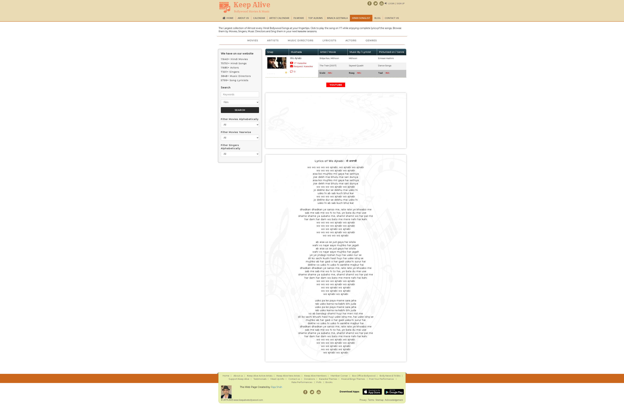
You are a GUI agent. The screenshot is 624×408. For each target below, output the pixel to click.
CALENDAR (259, 18)
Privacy (363, 399)
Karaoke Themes (328, 379)
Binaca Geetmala (337, 18)
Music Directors (300, 40)
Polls (318, 382)
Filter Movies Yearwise (236, 132)
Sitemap (380, 399)
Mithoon (335, 58)
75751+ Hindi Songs (234, 63)
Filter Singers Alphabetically (230, 147)
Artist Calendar (279, 18)
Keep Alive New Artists (288, 375)
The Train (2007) (327, 65)
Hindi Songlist (361, 18)
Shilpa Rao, (324, 58)
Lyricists (329, 40)
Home (230, 18)
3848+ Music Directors (236, 76)
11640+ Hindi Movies (234, 59)
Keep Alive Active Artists (259, 375)
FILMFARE (298, 18)
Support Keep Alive (239, 379)
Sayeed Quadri (356, 65)
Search (225, 87)
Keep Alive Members (315, 375)
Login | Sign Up (396, 3)
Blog (377, 18)
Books (328, 382)
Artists (273, 40)
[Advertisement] (336, 120)
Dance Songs (384, 65)
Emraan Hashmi (386, 58)
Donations (309, 379)
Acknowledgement (394, 399)
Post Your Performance (381, 379)
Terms (371, 399)
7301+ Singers (230, 71)
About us (243, 18)
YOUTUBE (336, 84)
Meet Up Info (277, 379)
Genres (371, 40)
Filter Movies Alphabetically (240, 119)
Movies (252, 40)
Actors (351, 40)
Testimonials (260, 379)
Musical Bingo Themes (353, 379)
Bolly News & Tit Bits (390, 375)
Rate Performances (302, 382)
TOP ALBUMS (315, 18)
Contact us (392, 18)
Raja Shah (276, 387)
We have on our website (237, 53)
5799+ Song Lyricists (234, 80)
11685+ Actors (230, 67)
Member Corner (339, 375)
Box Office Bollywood (363, 375)
